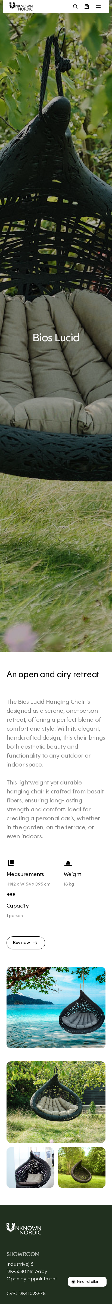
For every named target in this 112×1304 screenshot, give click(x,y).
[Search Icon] (75, 6)
